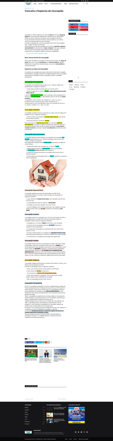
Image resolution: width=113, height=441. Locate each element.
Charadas (77, 84)
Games (82, 84)
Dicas (46, 3)
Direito (32, 8)
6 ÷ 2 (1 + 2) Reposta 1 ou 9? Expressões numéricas (60, 408)
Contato (32, 0)
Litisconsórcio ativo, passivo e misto (37, 53)
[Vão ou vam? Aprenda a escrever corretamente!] (50, 415)
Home (26, 0)
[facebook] (81, 1)
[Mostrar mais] (51, 342)
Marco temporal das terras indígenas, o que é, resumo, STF (31, 360)
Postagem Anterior (29, 399)
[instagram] (84, 432)
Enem (65, 3)
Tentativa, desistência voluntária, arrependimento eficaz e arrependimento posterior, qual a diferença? (45, 360)
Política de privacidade (40, 0)
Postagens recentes (55, 3)
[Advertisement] (46, 23)
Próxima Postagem (62, 399)
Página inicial (27, 8)
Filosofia (35, 414)
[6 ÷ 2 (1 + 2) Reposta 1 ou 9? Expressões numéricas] (50, 409)
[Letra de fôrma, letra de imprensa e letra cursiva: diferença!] (50, 421)
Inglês (35, 416)
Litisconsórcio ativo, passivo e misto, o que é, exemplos (59, 360)
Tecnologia (71, 89)
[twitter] (83, 1)
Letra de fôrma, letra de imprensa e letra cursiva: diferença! (59, 420)
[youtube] (85, 1)
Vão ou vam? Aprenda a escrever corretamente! (59, 414)
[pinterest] (87, 1)
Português (83, 87)
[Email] (48, 342)
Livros (70, 87)
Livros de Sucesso (73, 3)
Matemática (76, 87)
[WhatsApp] (43, 342)
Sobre (29, 0)
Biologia (71, 84)
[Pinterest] (46, 342)
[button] (84, 3)
